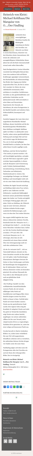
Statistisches (6, 423)
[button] (5, 387)
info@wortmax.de (11, 413)
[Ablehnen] (31, 6)
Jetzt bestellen (8, 369)
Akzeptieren (8, 9)
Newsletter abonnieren (9, 421)
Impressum (6, 430)
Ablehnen (17, 9)
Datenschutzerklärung (9, 433)
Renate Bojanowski (11, 29)
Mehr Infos (26, 9)
